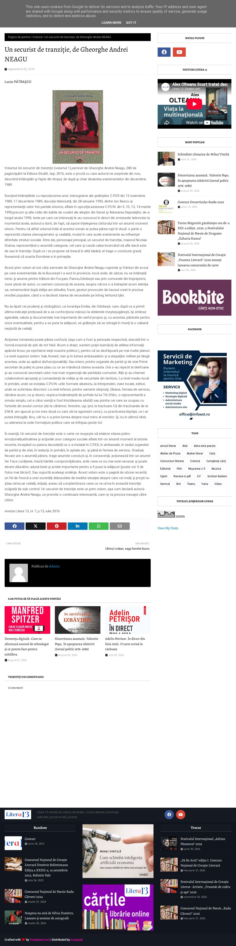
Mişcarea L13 (196, 468)
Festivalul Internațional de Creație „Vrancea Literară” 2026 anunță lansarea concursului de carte (202, 259)
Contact (30, 838)
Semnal (165, 484)
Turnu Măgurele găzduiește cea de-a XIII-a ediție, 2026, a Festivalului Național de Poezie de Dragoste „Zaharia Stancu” (204, 231)
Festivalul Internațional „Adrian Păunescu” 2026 (202, 841)
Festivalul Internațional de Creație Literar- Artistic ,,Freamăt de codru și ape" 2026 (205, 886)
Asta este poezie (204, 446)
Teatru (191, 484)
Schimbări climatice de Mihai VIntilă (203, 154)
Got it (131, 22)
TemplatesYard (40, 939)
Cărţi (212, 453)
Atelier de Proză (170, 453)
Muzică (216, 468)
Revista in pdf (182, 476)
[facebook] (164, 52)
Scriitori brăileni (217, 476)
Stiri (178, 484)
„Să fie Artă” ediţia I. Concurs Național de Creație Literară (201, 863)
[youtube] (179, 52)
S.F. (199, 476)
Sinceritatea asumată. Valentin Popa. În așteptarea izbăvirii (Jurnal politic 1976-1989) (76, 643)
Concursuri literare (172, 461)
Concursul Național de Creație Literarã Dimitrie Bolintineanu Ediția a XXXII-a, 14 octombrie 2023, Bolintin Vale (46, 867)
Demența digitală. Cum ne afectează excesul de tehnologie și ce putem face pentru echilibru (27, 646)
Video (218, 484)
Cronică (37, 37)
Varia (204, 484)
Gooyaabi (77, 939)
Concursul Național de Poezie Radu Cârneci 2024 (49, 894)
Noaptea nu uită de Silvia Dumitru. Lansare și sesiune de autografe (49, 916)
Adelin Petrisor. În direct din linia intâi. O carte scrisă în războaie (125, 643)
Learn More (111, 22)
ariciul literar (168, 446)
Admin (54, 566)
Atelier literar (195, 453)
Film (179, 468)
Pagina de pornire (19, 37)
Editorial (165, 468)
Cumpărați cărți (216, 461)
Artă (185, 446)
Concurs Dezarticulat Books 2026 (201, 202)
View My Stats (168, 528)
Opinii (163, 476)
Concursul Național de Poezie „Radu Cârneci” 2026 (205, 911)
